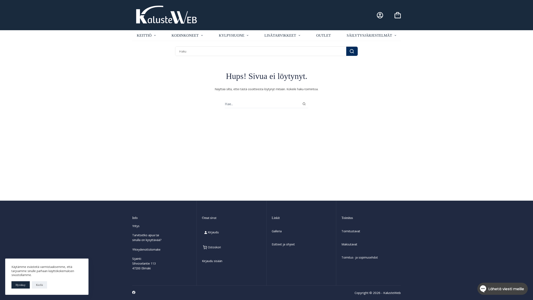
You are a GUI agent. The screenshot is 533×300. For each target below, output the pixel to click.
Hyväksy (21, 284)
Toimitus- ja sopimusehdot (359, 257)
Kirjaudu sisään (212, 261)
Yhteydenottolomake (146, 249)
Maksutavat (349, 244)
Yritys (135, 226)
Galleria (277, 231)
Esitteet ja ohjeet (283, 244)
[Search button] (352, 51)
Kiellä (39, 284)
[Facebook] (133, 292)
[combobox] (260, 51)
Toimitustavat (350, 231)
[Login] (380, 15)
